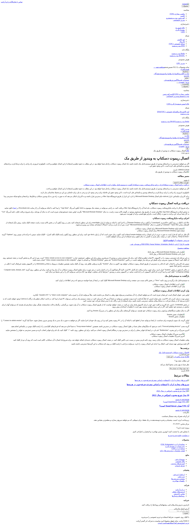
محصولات (185, 6)
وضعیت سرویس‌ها (178, 479)
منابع (186, 78)
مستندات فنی (180, 459)
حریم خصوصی (184, 523)
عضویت (186, 513)
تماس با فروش (179, 494)
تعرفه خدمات (180, 466)
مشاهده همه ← (159, 67)
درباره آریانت (5, 2)
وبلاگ (13, 2)
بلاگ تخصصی (180, 461)
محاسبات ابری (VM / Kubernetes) (173, 444)
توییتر (182, 357)
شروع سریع (172, 435)
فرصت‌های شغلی (178, 492)
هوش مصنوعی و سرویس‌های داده (172, 451)
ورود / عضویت (183, 82)
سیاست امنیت (163, 523)
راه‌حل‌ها (185, 71)
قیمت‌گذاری (184, 69)
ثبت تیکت (181, 477)
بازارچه (186, 76)
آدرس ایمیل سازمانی (181, 509)
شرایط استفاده (173, 523)
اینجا (14, 208)
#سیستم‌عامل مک (165, 352)
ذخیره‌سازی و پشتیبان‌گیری (175, 446)
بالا (187, 148)
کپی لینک (170, 357)
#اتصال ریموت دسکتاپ (180, 352)
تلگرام (186, 357)
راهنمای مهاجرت (179, 481)
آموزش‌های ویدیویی (178, 464)
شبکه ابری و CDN (178, 448)
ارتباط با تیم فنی (179, 475)
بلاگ (187, 151)
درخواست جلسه (183, 435)
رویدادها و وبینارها (178, 496)
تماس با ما (18, 2)
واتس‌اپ (176, 357)
